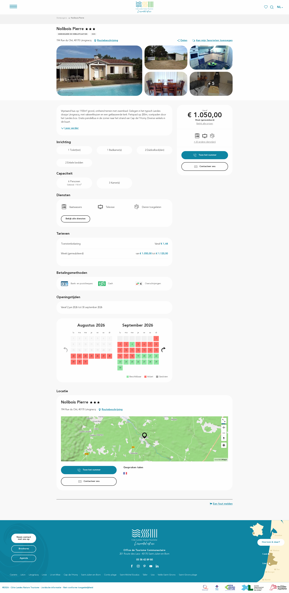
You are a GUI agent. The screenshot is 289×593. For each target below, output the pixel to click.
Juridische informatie (51, 588)
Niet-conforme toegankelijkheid (78, 588)
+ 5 (211, 84)
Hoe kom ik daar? (271, 542)
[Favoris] (266, 7)
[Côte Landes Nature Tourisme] (144, 7)
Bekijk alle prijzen (204, 124)
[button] (272, 7)
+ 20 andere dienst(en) (205, 142)
